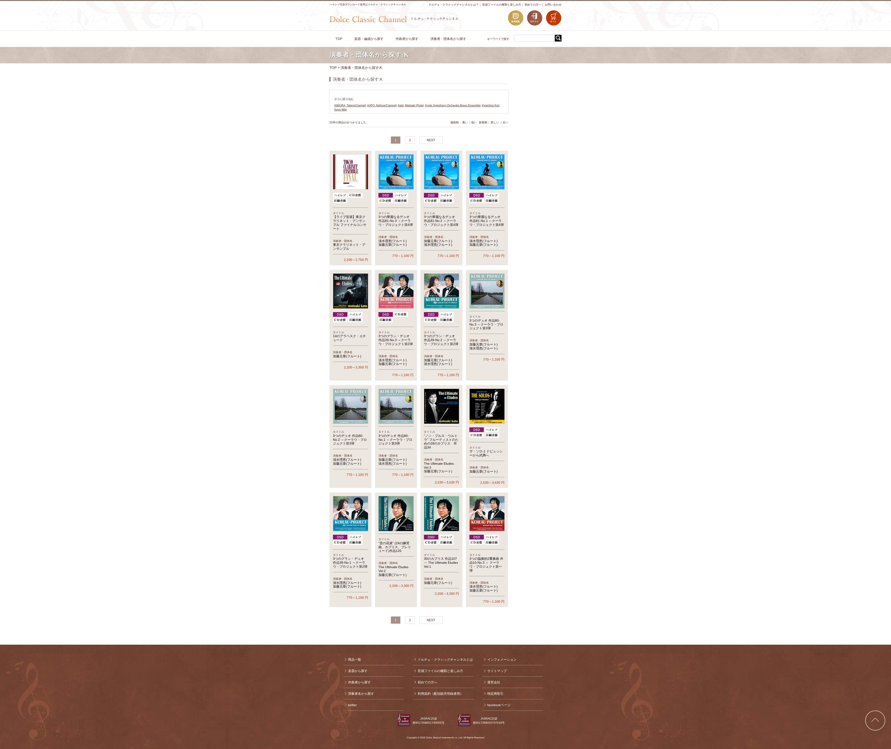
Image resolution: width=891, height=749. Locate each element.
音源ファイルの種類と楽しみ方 (501, 4)
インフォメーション (502, 659)
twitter (352, 705)
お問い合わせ (553, 4)
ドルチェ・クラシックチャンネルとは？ (454, 4)
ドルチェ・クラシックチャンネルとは (445, 659)
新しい (495, 122)
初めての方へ (533, 4)
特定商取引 (495, 693)
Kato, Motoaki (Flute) (411, 105)
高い (465, 122)
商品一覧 (354, 659)
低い (474, 122)
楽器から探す (358, 671)
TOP (333, 68)
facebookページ (498, 705)
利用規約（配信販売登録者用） (440, 693)
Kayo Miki (340, 109)
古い (505, 122)
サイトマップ (497, 671)
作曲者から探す (359, 682)
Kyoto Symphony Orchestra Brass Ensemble (453, 105)
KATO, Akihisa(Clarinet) (382, 105)
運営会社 (493, 682)
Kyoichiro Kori (491, 105)
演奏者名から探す (361, 693)
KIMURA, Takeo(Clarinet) (350, 105)
